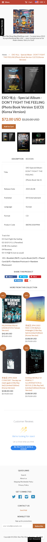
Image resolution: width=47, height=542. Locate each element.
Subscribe (39, 526)
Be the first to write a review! (23, 448)
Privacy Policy (23, 485)
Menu (7, 2)
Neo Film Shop (23, 537)
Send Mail (23, 510)
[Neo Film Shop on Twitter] (14, 498)
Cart (30, 2)
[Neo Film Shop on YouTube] (33, 498)
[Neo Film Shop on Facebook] (20, 498)
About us (23, 478)
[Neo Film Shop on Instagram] (26, 498)
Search (23, 475)
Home (4, 55)
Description (18, 159)
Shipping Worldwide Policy (23, 482)
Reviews (30, 159)
